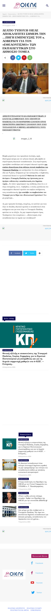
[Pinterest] (24, 57)
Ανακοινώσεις (12, 14)
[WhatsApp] (29, 57)
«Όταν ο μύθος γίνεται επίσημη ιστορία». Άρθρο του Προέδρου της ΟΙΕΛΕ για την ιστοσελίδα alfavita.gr (32, 498)
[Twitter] (18, 57)
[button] (47, 5)
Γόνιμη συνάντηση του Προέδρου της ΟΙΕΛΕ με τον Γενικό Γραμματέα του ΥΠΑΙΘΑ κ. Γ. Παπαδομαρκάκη (32, 484)
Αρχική (4, 14)
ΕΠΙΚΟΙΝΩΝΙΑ (36, 610)
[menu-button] (3, 5)
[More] (39, 253)
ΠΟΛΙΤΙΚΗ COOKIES (34, 608)
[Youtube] (32, 583)
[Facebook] (12, 57)
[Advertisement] (25, 285)
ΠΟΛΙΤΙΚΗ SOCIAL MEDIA (19, 610)
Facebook (39, 563)
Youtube (39, 583)
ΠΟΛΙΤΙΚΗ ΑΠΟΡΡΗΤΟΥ (16, 608)
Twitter (39, 593)
